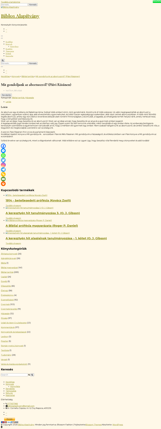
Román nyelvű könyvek (12, 346)
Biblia (3, 263)
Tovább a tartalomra (10, 2)
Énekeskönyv (7, 295)
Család (4, 277)
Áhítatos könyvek (9, 254)
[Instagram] (3, 164)
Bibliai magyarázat (9, 268)
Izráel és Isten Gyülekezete (14, 323)
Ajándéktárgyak (8, 258)
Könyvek (9, 44)
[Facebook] (3, 146)
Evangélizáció (7, 300)
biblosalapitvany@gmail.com (21, 406)
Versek (4, 359)
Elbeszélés (6, 286)
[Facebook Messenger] (3, 150)
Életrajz (4, 290)
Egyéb (4, 281)
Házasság (29, 98)
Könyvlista (14, 46)
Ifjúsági (4, 318)
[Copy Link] (3, 174)
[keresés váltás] (3, 60)
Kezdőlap (9, 42)
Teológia (5, 350)
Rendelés (9, 49)
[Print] (3, 183)
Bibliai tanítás (18, 98)
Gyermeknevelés (9, 309)
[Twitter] (3, 160)
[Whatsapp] (3, 155)
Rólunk (8, 53)
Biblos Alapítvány (20, 16)
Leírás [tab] (8, 102)
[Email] (3, 179)
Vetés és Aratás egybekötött (14, 364)
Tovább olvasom (13, 205)
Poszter (4, 341)
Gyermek (5, 304)
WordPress (117, 425)
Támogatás (10, 51)
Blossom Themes (93, 425)
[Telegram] (3, 169)
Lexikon (4, 336)
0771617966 (12, 404)
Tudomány (6, 355)
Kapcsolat (9, 56)
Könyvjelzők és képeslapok (13, 332)
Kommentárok (8, 327)
